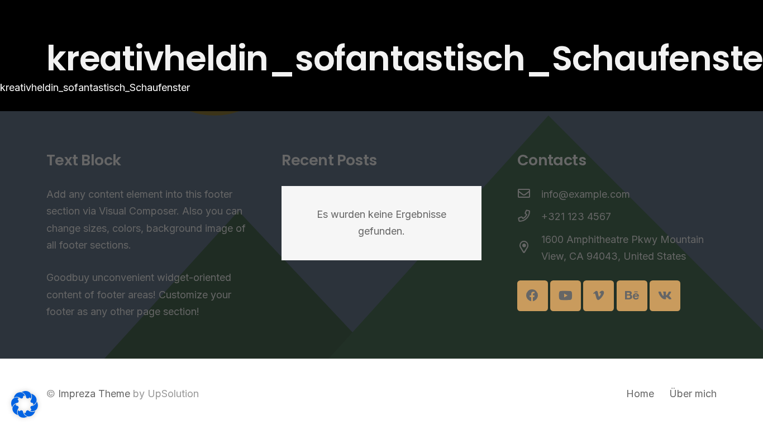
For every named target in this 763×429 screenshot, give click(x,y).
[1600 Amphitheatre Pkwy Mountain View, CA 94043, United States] (529, 248)
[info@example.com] (529, 194)
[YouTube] (565, 295)
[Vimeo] (598, 295)
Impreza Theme (94, 393)
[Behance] (632, 295)
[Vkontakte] (665, 295)
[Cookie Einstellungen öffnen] (24, 414)
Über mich (693, 393)
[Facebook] (532, 295)
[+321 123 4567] (529, 217)
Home (640, 393)
